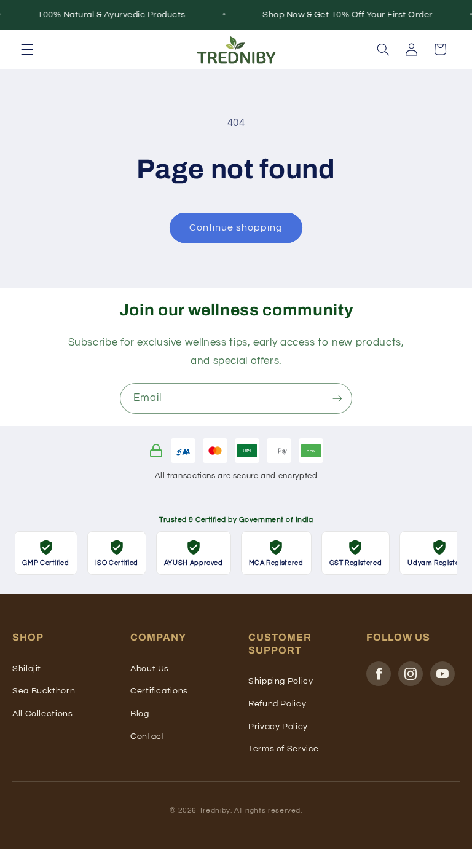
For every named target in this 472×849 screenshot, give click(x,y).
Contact (147, 736)
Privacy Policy (278, 726)
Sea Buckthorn (43, 691)
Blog (139, 713)
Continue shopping (236, 227)
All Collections (42, 713)
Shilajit (26, 669)
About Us (149, 669)
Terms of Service (283, 748)
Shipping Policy (280, 681)
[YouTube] (442, 673)
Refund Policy (277, 704)
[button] (27, 49)
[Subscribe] (337, 398)
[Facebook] (378, 673)
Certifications (159, 691)
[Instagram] (410, 673)
